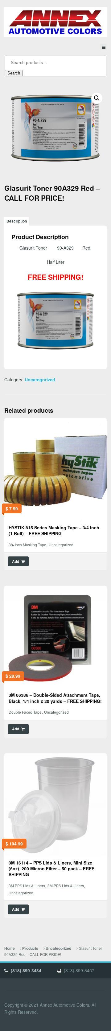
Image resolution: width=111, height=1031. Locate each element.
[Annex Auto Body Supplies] (55, 22)
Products (30, 948)
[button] (96, 98)
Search (13, 73)
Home (9, 948)
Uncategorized (40, 379)
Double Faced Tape (25, 712)
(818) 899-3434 (26, 970)
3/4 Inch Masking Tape (27, 544)
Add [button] (15, 561)
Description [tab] (16, 221)
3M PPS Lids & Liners (27, 885)
